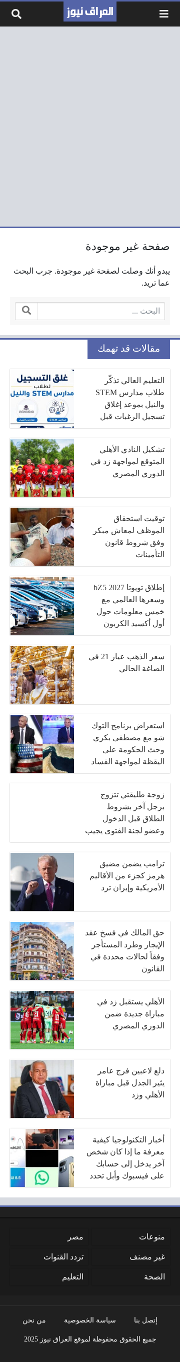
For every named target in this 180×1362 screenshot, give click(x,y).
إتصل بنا (146, 1320)
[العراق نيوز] (90, 12)
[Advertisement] (90, 127)
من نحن (34, 1320)
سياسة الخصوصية (90, 1320)
